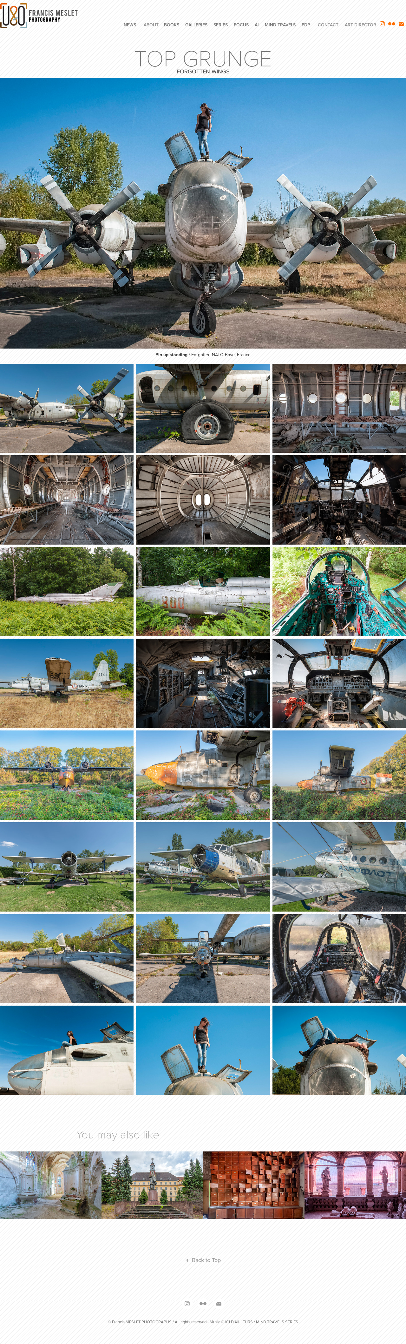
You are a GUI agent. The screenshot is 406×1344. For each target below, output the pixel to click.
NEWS (130, 25)
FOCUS (241, 25)
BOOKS (171, 25)
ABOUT (151, 25)
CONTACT (328, 25)
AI (257, 25)
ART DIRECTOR (360, 25)
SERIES (220, 25)
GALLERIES (196, 25)
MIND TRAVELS (280, 25)
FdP (306, 25)
